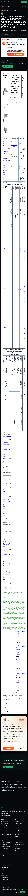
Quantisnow (17, 10)
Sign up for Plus (7, 66)
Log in (15, 767)
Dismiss (17, 892)
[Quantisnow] (2, 2)
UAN (7, 34)
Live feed (6, 6)
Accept (22, 892)
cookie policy (20, 889)
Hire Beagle (7, 748)
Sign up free (7, 767)
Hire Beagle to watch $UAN (15, 54)
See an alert (19, 748)
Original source (5, 775)
